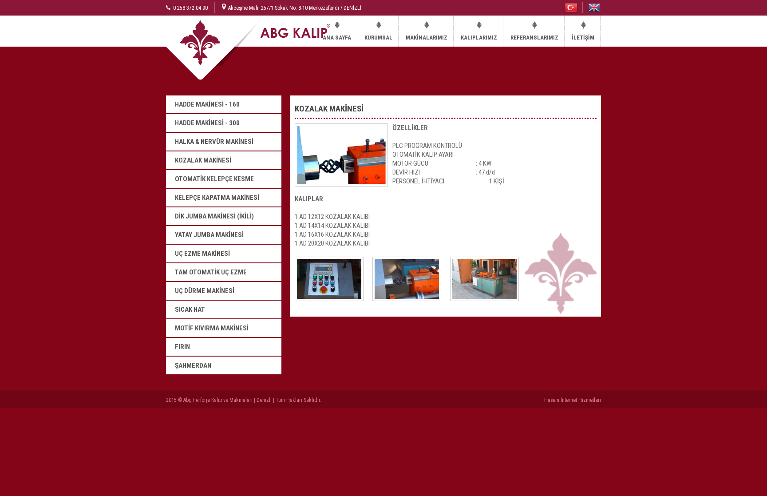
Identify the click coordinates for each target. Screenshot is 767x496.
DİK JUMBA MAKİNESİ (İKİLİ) (214, 216)
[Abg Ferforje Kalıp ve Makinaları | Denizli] (239, 78)
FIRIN (182, 347)
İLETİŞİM (583, 37)
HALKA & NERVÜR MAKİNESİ (214, 142)
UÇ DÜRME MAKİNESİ (204, 291)
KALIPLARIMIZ (479, 37)
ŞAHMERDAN (193, 365)
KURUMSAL (378, 37)
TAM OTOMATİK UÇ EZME (211, 272)
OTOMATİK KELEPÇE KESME (214, 179)
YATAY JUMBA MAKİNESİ (209, 235)
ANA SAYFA (337, 37)
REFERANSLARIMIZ (534, 37)
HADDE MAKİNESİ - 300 (207, 123)
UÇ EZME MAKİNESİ (202, 254)
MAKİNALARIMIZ (426, 37)
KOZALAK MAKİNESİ (203, 160)
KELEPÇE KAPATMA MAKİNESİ (217, 198)
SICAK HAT (190, 309)
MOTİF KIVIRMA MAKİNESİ (212, 328)
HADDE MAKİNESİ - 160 (207, 104)
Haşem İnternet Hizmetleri (572, 400)
